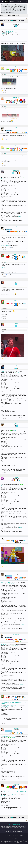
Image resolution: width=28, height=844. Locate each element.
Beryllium (12, 838)
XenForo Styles (17, 836)
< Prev (2, 20)
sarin (16, 127)
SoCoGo (3, 176)
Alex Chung (8, 32)
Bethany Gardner (5, 644)
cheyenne (16, 537)
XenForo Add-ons (11, 836)
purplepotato (16, 97)
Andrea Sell (3, 371)
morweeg (16, 254)
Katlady (16, 477)
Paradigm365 (16, 170)
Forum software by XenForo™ (14, 834)
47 (19, 20)
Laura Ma (3, 429)
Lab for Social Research (6, 582)
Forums (6, 1)
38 (8, 20)
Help (16, 838)
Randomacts (16, 66)
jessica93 (16, 572)
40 (12, 20)
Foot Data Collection (7, 31)
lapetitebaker (16, 728)
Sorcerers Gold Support (12, 705)
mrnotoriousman (16, 634)
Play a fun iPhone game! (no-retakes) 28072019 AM (15, 702)
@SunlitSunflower (5, 245)
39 (10, 20)
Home (2, 1)
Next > (22, 20)
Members (12, 1)
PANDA (13, 31)
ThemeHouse (20, 835)
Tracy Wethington (16, 784)
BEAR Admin (4, 483)
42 (15, 20)
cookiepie (16, 281)
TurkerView (4, 33)
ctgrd (16, 423)
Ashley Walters (4, 736)
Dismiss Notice (26, 4)
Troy (16, 23)
